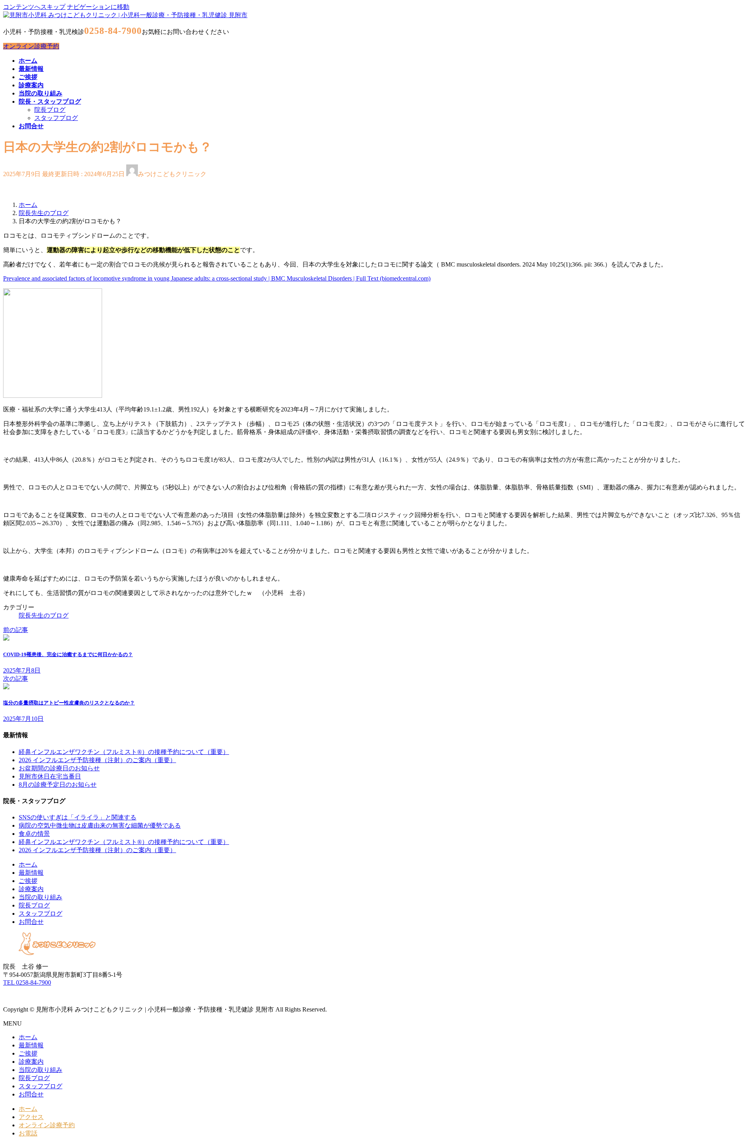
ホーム (28, 864)
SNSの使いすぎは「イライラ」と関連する (77, 817)
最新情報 (31, 872)
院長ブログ (49, 109)
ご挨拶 (28, 880)
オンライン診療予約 (31, 46)
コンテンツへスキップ (34, 7)
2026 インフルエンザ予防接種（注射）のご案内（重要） (97, 760)
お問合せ (31, 921)
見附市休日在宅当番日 (50, 776)
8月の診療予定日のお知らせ (58, 784)
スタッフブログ (56, 118)
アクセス (31, 1117)
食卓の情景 (34, 833)
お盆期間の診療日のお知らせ (59, 768)
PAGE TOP (725, 1102)
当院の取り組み (40, 897)
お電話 (28, 1133)
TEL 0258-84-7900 (27, 982)
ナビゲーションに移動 (98, 7)
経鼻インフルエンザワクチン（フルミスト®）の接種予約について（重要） (124, 752)
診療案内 (31, 889)
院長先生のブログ (44, 615)
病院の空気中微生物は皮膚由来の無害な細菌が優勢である (100, 825)
